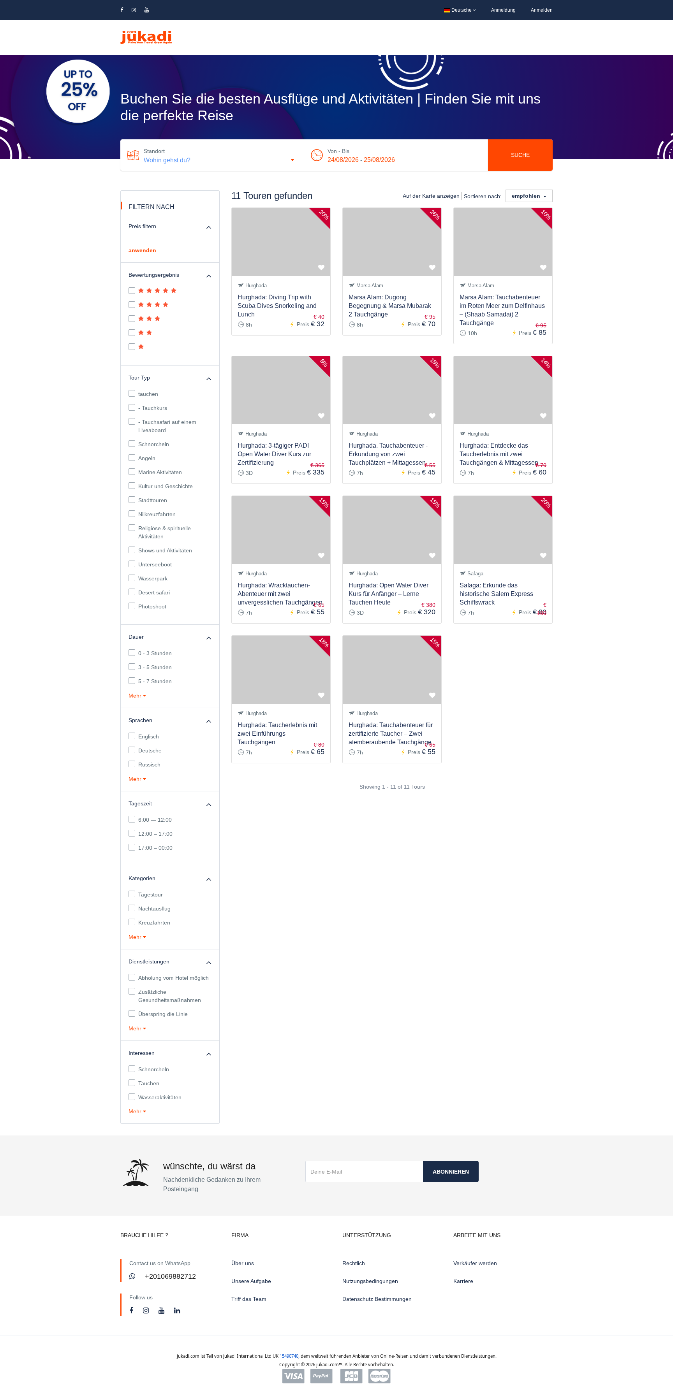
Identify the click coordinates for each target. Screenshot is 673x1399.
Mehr (136, 695)
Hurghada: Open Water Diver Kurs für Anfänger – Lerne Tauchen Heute (388, 594)
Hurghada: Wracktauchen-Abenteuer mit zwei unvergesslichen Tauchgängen (280, 594)
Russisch (149, 764)
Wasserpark (152, 578)
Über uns (242, 1263)
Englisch (148, 736)
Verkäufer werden (475, 1263)
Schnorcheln (153, 444)
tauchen (148, 394)
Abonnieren (451, 1172)
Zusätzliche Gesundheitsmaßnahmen (169, 996)
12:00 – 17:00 (155, 834)
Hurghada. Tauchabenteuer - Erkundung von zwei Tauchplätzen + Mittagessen (388, 454)
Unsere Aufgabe (251, 1281)
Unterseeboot (155, 564)
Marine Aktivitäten (160, 472)
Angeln (146, 458)
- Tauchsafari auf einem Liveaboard (167, 426)
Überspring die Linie (163, 1014)
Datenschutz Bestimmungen (377, 1299)
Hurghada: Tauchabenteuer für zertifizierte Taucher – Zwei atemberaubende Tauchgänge (391, 733)
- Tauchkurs (152, 408)
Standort (154, 151)
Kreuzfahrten (154, 922)
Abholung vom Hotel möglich (173, 978)
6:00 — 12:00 (155, 820)
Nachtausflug (154, 908)
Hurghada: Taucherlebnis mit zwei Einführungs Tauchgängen (277, 733)
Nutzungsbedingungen (370, 1281)
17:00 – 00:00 (155, 848)
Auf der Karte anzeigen (431, 196)
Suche (520, 155)
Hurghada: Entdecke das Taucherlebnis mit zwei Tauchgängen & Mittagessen (499, 454)
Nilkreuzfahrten (157, 514)
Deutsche (461, 10)
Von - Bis (338, 151)
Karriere (463, 1281)
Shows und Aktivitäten (165, 550)
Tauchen (148, 1083)
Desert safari (154, 592)
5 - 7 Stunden (155, 681)
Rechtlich (353, 1263)
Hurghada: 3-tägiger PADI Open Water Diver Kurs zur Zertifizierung (274, 454)
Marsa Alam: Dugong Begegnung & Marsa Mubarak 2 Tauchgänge (390, 306)
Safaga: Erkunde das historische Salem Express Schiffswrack (496, 594)
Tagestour (150, 894)
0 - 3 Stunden (155, 653)
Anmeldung (503, 10)
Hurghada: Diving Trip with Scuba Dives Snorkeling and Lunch (277, 306)
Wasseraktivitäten (159, 1097)
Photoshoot (152, 606)
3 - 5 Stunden (155, 667)
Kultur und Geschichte (165, 486)
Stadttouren (152, 500)
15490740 (289, 1356)
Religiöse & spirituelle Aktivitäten (164, 532)
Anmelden (542, 10)
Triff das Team (248, 1299)
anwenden (142, 250)
